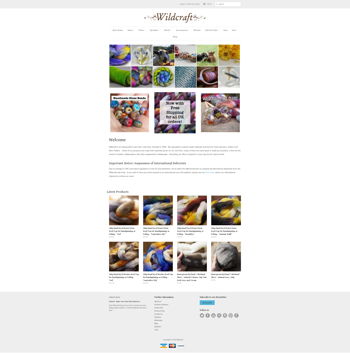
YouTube (213, 315)
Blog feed (219, 315)
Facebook (207, 315)
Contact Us (158, 314)
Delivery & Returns (161, 305)
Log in (182, 4)
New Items (118, 30)
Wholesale (158, 320)
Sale (225, 30)
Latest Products (118, 192)
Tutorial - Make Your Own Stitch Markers (124, 301)
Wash (167, 30)
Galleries (157, 327)
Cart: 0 (209, 4)
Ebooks (197, 30)
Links (156, 330)
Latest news (114, 297)
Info (234, 30)
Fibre (141, 30)
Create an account (192, 4)
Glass (130, 30)
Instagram (225, 315)
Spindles (154, 30)
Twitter (202, 315)
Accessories (182, 30)
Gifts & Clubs (211, 30)
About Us (157, 301)
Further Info (158, 308)
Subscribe (207, 303)
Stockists (157, 317)
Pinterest (230, 315)
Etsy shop (210, 172)
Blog (175, 37)
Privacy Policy (159, 311)
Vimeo (236, 315)
